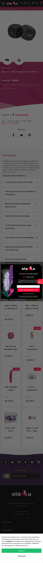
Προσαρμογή (22, 556)
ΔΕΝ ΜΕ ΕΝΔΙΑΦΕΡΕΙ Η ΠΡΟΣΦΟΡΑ (28, 293)
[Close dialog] (41, 265)
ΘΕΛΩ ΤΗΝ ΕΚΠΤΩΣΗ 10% (28, 290)
